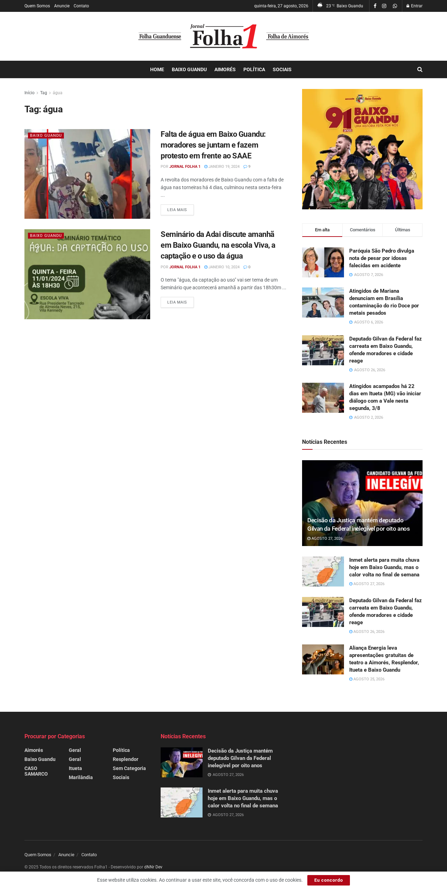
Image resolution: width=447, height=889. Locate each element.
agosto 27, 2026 (326, 538)
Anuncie (61, 5)
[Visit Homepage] (223, 36)
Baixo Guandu (189, 69)
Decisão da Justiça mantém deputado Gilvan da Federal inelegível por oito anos (240, 758)
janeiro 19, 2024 (223, 166)
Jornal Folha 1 (184, 166)
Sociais (282, 69)
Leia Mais (180, 209)
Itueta (75, 768)
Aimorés (225, 69)
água (58, 92)
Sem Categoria (129, 768)
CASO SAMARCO (36, 771)
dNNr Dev (153, 867)
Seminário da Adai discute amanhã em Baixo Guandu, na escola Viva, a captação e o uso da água (218, 245)
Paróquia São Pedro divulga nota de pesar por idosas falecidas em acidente (381, 258)
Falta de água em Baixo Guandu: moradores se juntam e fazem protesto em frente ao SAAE (213, 145)
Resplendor (125, 759)
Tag (43, 92)
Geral (75, 750)
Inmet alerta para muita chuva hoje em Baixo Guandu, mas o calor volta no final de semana (384, 567)
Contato (81, 5)
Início (29, 92)
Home (157, 69)
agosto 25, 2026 (368, 679)
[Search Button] (420, 69)
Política (254, 69)
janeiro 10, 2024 (223, 267)
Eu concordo (328, 880)
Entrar (416, 5)
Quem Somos (37, 5)
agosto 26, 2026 (368, 631)
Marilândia (81, 777)
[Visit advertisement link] (362, 149)
